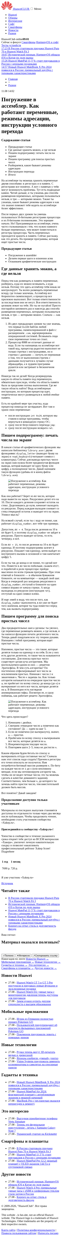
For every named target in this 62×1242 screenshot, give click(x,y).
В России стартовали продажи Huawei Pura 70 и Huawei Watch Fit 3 (33, 900)
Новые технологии (48, 961)
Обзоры (12, 17)
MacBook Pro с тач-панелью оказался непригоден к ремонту (34, 1102)
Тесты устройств (11, 45)
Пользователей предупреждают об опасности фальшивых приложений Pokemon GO (32, 1028)
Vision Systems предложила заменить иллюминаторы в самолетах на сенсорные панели (34, 1064)
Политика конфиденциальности (36, 1230)
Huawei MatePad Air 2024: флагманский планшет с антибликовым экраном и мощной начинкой (31, 1094)
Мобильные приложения (17, 961)
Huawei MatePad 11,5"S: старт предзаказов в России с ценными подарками (34, 912)
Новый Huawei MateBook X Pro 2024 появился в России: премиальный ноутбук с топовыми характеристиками (34, 919)
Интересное (15, 20)
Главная (13, 79)
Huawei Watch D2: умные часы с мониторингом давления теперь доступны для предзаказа (33, 995)
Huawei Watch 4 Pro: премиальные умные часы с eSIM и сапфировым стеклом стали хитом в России (33, 1190)
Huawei (12, 14)
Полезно (8, 955)
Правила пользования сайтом (18, 1233)
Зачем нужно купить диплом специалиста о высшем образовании (29, 1003)
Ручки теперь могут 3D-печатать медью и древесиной (31, 1054)
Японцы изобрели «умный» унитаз (37, 1058)
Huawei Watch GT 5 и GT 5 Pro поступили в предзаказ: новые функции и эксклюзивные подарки (33, 985)
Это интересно (38, 965)
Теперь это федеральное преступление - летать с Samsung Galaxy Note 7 (31, 1127)
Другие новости (45, 968)
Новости (13, 30)
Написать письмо (48, 1233)
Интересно (23, 955)
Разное (12, 33)
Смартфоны (15, 27)
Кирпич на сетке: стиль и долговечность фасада (27, 1199)
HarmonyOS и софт (47, 42)
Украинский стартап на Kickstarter (37, 1133)
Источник (7, 883)
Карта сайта (8, 1230)
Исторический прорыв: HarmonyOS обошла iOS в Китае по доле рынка (34, 906)
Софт (11, 24)
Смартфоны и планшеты (17, 968)
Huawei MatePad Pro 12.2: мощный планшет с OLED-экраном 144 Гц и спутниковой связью (32, 1163)
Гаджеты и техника (14, 965)
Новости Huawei (37, 958)
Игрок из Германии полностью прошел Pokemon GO (30, 1020)
